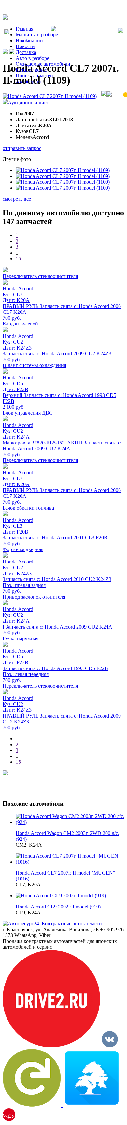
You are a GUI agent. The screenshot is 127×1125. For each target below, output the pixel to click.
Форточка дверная (23, 549)
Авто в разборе (32, 58)
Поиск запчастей (34, 75)
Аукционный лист (28, 102)
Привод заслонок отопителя (34, 597)
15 (18, 258)
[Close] (120, 31)
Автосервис (29, 81)
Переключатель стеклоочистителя (40, 276)
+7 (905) (30, 32)
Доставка (26, 52)
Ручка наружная (20, 638)
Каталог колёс (31, 70)
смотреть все (17, 199)
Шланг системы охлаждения (34, 365)
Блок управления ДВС (28, 413)
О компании (29, 40)
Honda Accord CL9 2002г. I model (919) (58, 906)
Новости (25, 46)
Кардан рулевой (20, 323)
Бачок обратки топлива (28, 507)
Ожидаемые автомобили (43, 64)
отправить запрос (22, 148)
